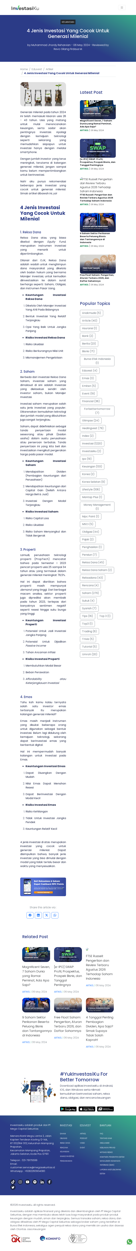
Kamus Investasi (67, 1156)
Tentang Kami (106, 1138)
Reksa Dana (65, 1143)
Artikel (49, 69)
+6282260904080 (35, 1171)
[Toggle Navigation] (122, 7)
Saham (63, 1133)
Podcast (83, 1138)
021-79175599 (29, 1160)
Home (24, 69)
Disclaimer (104, 1143)
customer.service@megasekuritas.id (32, 1167)
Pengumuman (66, 1161)
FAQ (101, 1133)
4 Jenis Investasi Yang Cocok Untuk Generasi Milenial (61, 73)
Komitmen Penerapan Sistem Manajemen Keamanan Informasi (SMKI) (112, 1161)
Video (82, 1143)
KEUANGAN (68, 22)
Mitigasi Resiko (106, 1152)
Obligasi (63, 1138)
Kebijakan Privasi (107, 1147)
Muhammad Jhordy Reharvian (51, 45)
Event (82, 1147)
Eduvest (37, 69)
